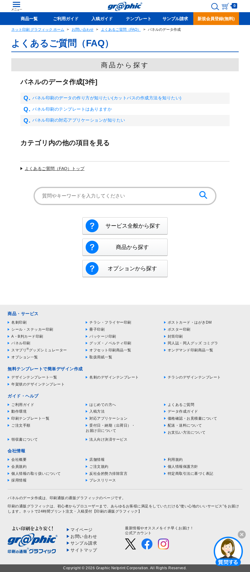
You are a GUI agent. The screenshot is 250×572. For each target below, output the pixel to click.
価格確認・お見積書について (192, 418)
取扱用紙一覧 (100, 357)
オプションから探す (132, 268)
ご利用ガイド (22, 405)
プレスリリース (102, 480)
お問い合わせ (83, 29)
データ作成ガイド (183, 411)
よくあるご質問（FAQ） (121, 29)
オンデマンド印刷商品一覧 (190, 350)
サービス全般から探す (132, 226)
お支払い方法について (187, 432)
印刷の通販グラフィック (29, 506)
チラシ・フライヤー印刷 (110, 322)
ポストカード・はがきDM (190, 322)
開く (228, 551)
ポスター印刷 (179, 329)
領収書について (24, 439)
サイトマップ (83, 550)
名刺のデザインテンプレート (114, 377)
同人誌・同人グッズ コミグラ (193, 343)
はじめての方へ (102, 405)
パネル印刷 (20, 343)
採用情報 (19, 480)
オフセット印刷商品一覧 (110, 350)
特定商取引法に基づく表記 (190, 473)
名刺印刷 (19, 322)
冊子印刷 (97, 329)
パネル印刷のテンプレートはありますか (72, 109)
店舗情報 (97, 459)
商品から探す (132, 247)
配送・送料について (185, 425)
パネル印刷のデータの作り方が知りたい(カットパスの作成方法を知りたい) (107, 97)
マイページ (81, 529)
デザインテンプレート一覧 (34, 377)
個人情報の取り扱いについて (36, 473)
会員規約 (19, 466)
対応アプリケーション (108, 418)
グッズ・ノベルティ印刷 (110, 343)
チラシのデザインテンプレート (194, 377)
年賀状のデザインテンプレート (38, 384)
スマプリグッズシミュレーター (39, 350)
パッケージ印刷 (102, 336)
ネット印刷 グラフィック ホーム (37, 29)
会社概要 (19, 459)
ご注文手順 (20, 425)
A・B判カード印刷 (27, 336)
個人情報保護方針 (183, 466)
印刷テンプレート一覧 (30, 418)
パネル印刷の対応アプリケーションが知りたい (78, 120)
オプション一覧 (24, 357)
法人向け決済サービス (108, 439)
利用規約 (175, 459)
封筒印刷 (175, 336)
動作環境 (19, 411)
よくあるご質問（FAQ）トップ (54, 168)
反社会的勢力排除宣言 (108, 473)
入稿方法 (97, 411)
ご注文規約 (99, 466)
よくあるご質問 (181, 405)
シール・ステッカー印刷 (32, 329)
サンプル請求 (83, 543)
